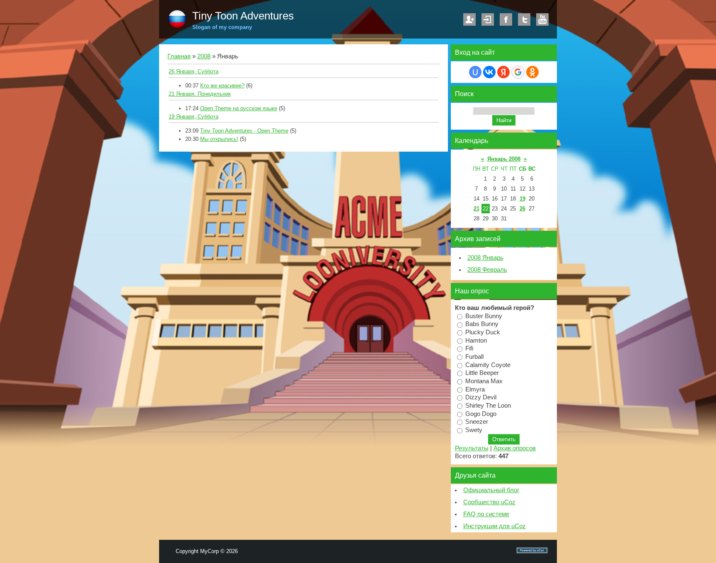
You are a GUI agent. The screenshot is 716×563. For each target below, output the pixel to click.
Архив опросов (514, 448)
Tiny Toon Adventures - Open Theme (244, 131)
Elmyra (475, 389)
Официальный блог (491, 490)
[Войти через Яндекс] (503, 72)
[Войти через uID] (475, 72)
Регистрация (469, 19)
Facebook (506, 19)
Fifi (469, 348)
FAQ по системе (486, 514)
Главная (179, 56)
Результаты (472, 448)
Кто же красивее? (222, 85)
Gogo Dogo (480, 413)
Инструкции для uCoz (494, 526)
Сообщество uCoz (489, 502)
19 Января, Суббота (193, 117)
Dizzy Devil (480, 397)
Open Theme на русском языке (238, 108)
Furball (474, 356)
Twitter (524, 19)
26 (522, 208)
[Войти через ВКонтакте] (489, 72)
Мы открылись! (219, 139)
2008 (203, 56)
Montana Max (484, 381)
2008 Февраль (487, 269)
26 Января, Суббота (193, 71)
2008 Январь (485, 257)
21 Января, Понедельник (200, 94)
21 (476, 208)
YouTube (542, 19)
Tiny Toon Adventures (243, 16)
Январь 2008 (503, 159)
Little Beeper (482, 373)
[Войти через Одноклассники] (532, 72)
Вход (487, 19)
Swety (473, 430)
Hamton (476, 340)
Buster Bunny (483, 315)
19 (522, 199)
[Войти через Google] (518, 72)
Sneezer (476, 421)
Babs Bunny (481, 324)
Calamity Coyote (487, 364)
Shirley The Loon (488, 405)
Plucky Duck (482, 332)
